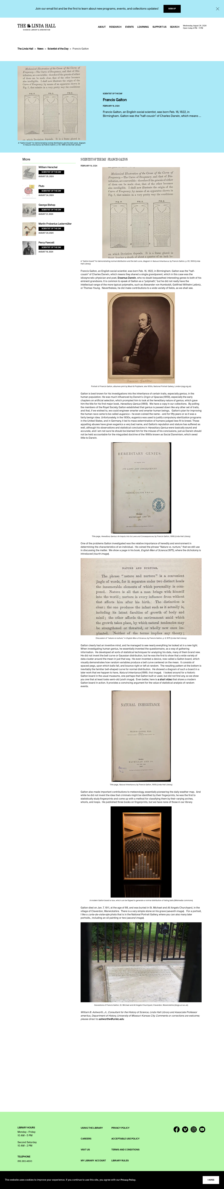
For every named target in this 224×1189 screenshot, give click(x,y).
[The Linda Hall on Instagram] (193, 1130)
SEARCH (174, 27)
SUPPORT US (159, 27)
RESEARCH (115, 27)
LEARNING (143, 27)
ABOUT (102, 27)
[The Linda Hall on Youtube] (202, 1130)
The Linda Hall (25, 49)
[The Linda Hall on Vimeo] (185, 1130)
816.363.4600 (25, 1161)
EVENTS (129, 27)
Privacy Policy (128, 1180)
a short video (165, 679)
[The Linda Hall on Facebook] (176, 1130)
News (40, 49)
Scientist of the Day (58, 49)
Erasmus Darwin (127, 278)
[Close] (217, 8)
